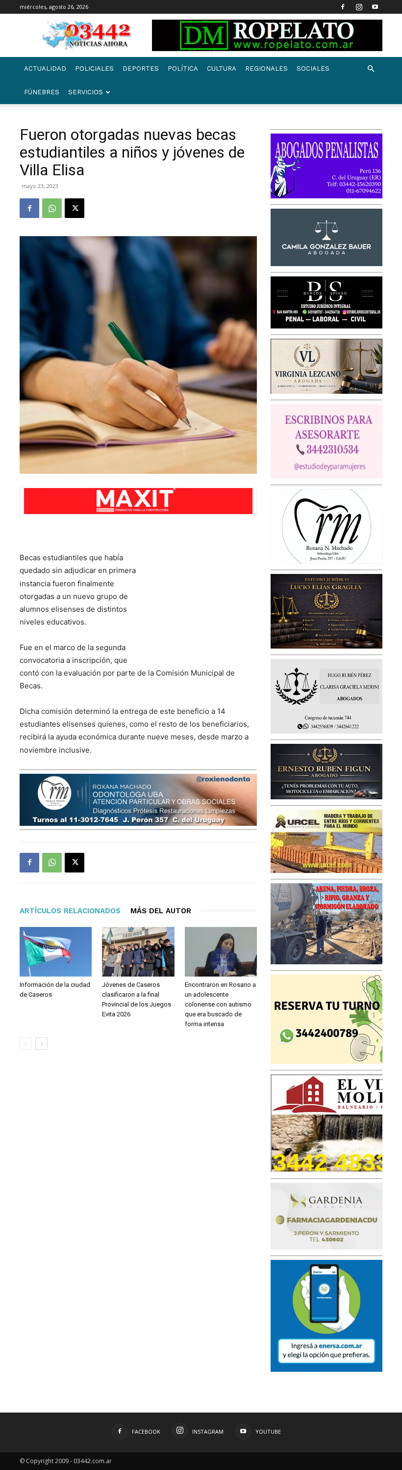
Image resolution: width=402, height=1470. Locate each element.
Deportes (141, 68)
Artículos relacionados (70, 910)
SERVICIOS (85, 92)
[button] (370, 69)
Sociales (313, 68)
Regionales (266, 68)
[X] (74, 208)
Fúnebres (41, 92)
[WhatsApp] (52, 208)
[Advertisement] (208, 603)
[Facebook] (342, 7)
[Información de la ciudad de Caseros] (56, 952)
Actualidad (45, 68)
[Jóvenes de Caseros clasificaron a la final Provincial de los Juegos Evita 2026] (138, 952)
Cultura (221, 68)
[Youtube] (375, 7)
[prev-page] (26, 1043)
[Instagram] (359, 7)
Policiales (94, 68)
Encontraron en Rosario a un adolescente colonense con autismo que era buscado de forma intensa (220, 1004)
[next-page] (41, 1043)
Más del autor (160, 910)
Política (183, 68)
